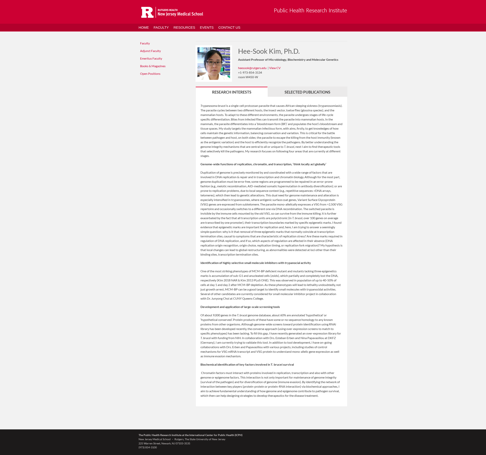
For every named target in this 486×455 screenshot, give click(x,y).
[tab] (231, 92)
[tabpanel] (271, 252)
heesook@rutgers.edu (252, 68)
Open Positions (150, 73)
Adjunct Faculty (150, 51)
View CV (275, 68)
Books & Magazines (153, 66)
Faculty (145, 43)
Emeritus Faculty (151, 58)
